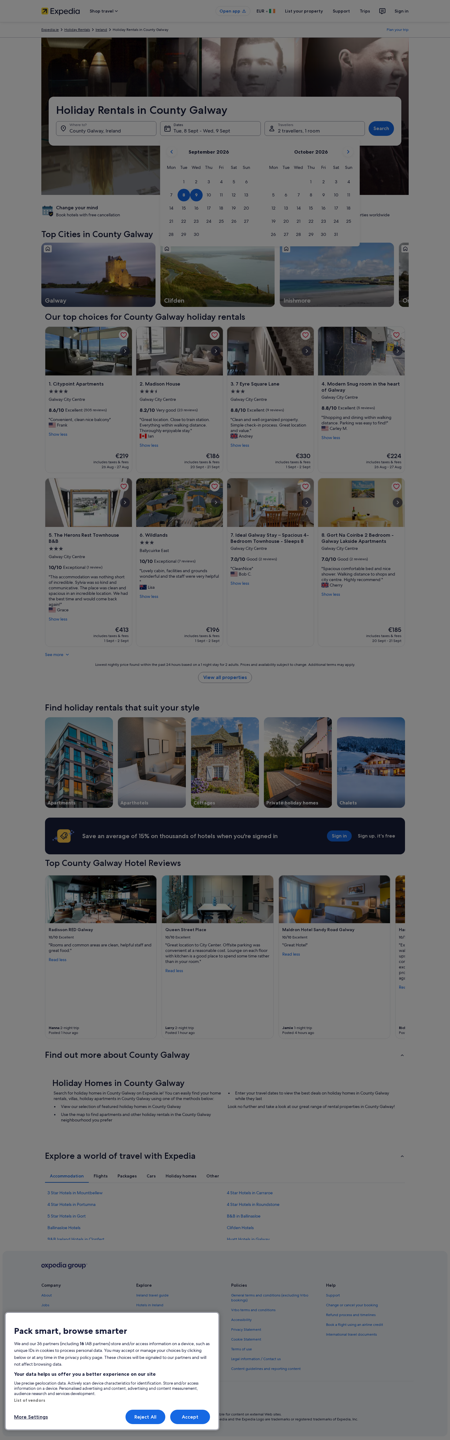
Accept (190, 1417)
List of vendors (29, 1400)
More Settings (31, 1417)
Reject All (145, 1417)
